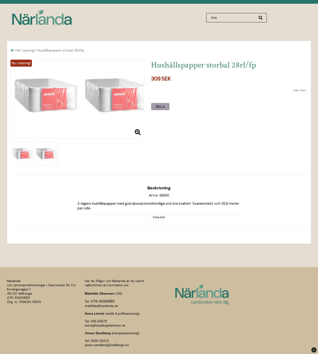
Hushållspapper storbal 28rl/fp (61, 50)
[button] (137, 132)
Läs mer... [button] (301, 90)
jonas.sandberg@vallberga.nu (107, 345)
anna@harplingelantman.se (105, 325)
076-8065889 (18, 298)
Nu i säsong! (26, 50)
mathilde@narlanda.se (101, 306)
